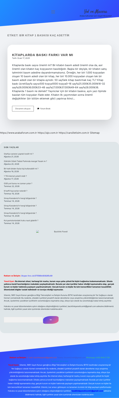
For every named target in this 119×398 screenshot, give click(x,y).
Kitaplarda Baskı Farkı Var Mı (42, 55)
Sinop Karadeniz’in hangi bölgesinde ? (20, 198)
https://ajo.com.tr (48, 132)
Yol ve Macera (95, 12)
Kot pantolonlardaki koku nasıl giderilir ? (21, 220)
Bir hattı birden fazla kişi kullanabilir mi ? (21, 168)
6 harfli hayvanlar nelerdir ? (15, 191)
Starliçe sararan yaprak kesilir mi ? (18, 154)
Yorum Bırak (45, 108)
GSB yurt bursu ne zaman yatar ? (18, 183)
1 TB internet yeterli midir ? (15, 176)
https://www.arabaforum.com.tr (18, 132)
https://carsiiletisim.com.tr (74, 132)
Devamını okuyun (24, 109)
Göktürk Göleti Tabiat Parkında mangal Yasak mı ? (25, 161)
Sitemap (95, 132)
